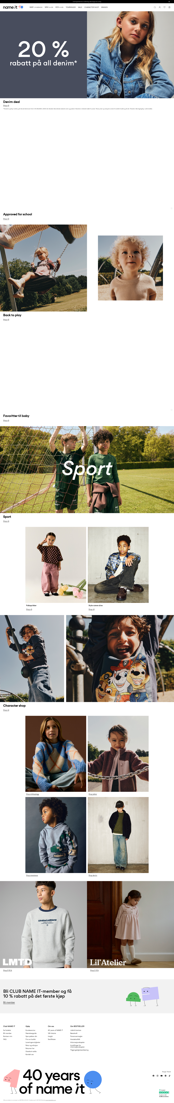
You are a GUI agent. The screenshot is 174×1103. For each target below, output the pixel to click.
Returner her (30, 1048)
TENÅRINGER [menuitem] (71, 7)
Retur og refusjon (32, 1045)
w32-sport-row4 (6, 427)
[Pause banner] (169, 1)
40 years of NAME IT (55, 1030)
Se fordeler (7, 1030)
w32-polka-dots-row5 (16, 528)
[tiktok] (169, 1076)
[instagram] (157, 1076)
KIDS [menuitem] (59, 7)
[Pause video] (171, 208)
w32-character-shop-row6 (10, 616)
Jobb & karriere (75, 1030)
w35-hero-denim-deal (9, 12)
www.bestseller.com (50, 1100)
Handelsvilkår (75, 1039)
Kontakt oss (30, 1054)
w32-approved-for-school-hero (12, 114)
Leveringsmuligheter (33, 1042)
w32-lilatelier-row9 (94, 882)
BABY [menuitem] (36, 7)
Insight (50, 1036)
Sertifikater (52, 1039)
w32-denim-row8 (95, 798)
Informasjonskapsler (77, 1042)
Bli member (7, 1033)
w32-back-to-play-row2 (9, 226)
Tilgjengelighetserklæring (79, 1050)
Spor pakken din (31, 1036)
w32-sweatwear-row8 (17, 798)
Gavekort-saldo (31, 1051)
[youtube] (161, 1076)
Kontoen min (7, 1036)
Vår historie (52, 1033)
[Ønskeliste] (164, 7)
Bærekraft (73, 1033)
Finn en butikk (31, 1039)
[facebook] (153, 1076)
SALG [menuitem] (80, 7)
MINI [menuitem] (49, 7)
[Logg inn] (159, 7)
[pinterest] (165, 1076)
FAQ (4, 1039)
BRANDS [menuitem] (104, 7)
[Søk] (154, 7)
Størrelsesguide (31, 1033)
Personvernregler (76, 1036)
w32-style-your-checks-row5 (99, 528)
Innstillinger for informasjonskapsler (77, 1046)
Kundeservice (30, 1030)
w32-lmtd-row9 (6, 882)
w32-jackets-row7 (95, 717)
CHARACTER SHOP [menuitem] (91, 7)
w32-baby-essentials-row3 (11, 326)
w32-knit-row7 (14, 717)
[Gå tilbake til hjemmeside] (13, 7)
